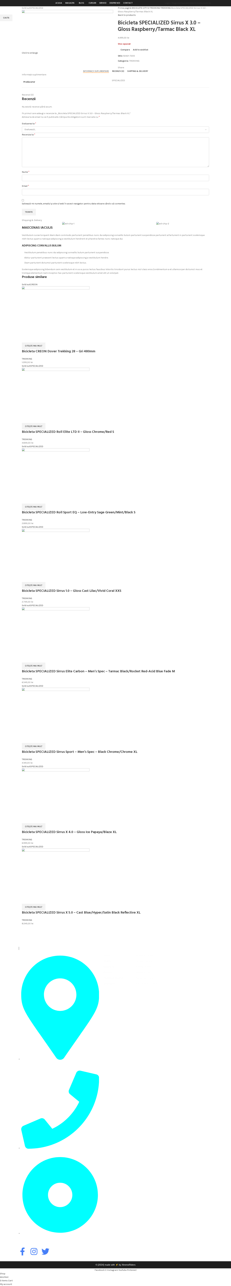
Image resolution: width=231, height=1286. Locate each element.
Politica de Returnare (146, 983)
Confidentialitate (143, 961)
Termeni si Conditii (144, 955)
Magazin (108, 961)
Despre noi (109, 966)
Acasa (107, 955)
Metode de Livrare (144, 978)
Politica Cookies (143, 966)
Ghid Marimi (110, 983)
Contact (108, 972)
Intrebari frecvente (113, 978)
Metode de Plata (143, 972)
